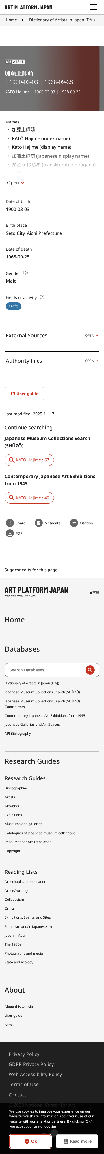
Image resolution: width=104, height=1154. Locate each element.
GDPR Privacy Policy (31, 1064)
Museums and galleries (23, 823)
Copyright (12, 850)
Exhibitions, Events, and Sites (28, 917)
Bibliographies (16, 788)
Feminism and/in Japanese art (28, 926)
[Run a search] (90, 670)
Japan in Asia (15, 935)
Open (13, 182)
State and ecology (19, 962)
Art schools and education (25, 881)
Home (11, 19)
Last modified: (19, 413)
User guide (13, 1015)
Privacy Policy (24, 1054)
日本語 (94, 592)
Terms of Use (24, 1084)
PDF (19, 533)
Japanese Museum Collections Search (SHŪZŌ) (42, 692)
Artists (10, 797)
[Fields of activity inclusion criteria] (42, 297)
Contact (17, 1095)
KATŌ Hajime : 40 (32, 497)
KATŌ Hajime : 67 (32, 459)
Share (20, 523)
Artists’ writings (17, 890)
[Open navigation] (93, 7)
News (9, 1024)
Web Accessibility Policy (35, 1074)
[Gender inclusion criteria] (25, 273)
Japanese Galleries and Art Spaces (32, 724)
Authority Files (50, 360)
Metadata (52, 523)
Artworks (12, 805)
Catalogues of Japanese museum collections (40, 833)
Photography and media (24, 953)
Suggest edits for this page (32, 569)
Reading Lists (21, 871)
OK (34, 1141)
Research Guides (25, 778)
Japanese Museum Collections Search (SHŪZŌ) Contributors (42, 704)
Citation (86, 523)
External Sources (50, 335)
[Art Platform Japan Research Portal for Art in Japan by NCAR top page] (28, 7)
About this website (19, 1006)
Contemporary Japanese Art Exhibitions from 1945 (45, 715)
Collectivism (14, 899)
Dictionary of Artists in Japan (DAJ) (62, 19)
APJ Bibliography (18, 733)
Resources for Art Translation (28, 841)
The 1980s (13, 944)
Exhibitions (13, 814)
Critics (10, 908)
